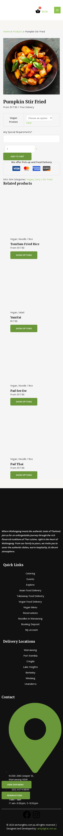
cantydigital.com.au (47, 828)
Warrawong (30, 650)
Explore (30, 584)
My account (31, 629)
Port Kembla (30, 655)
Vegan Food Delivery (30, 601)
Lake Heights (30, 666)
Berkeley (30, 672)
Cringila (30, 661)
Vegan (29, 179)
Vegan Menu (30, 607)
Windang (30, 678)
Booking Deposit (30, 624)
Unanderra (30, 683)
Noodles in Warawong (30, 618)
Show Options (24, 255)
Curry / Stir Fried (43, 179)
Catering (30, 573)
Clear (29, 122)
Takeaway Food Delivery (30, 596)
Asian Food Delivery (30, 590)
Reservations (30, 612)
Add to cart (17, 156)
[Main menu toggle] (57, 10)
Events (30, 579)
